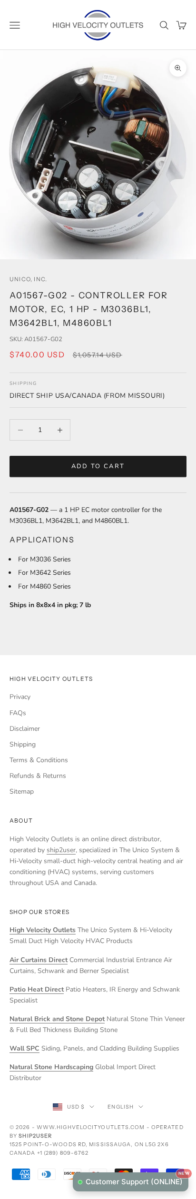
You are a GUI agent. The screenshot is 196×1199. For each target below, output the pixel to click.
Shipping (23, 744)
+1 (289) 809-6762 (63, 1153)
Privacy (20, 696)
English (121, 1106)
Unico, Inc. (28, 279)
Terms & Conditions (39, 760)
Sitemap (22, 791)
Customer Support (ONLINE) (137, 1179)
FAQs (18, 712)
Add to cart (98, 466)
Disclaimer (25, 728)
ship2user (61, 850)
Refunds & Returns (38, 775)
